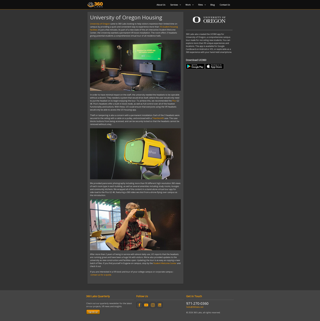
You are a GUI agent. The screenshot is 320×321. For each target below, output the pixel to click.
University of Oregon (100, 23)
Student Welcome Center (164, 263)
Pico (174, 100)
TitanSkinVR (158, 118)
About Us (161, 4)
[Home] (96, 5)
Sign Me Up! (93, 312)
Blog (212, 4)
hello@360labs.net (194, 307)
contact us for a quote (100, 274)
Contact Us (225, 4)
